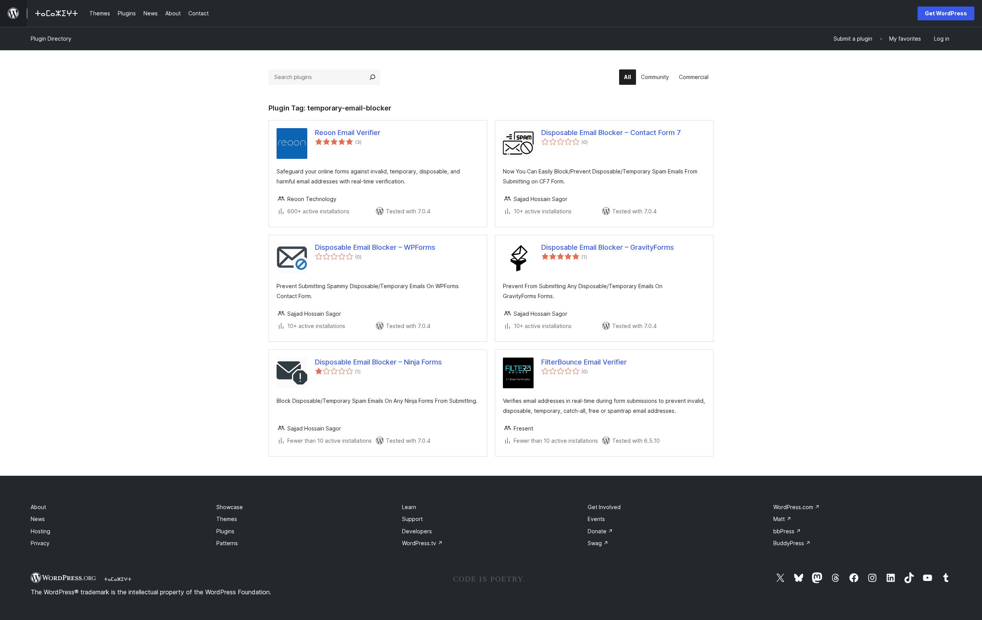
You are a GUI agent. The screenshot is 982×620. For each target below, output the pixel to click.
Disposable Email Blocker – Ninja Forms (378, 362)
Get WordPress (946, 13)
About (38, 507)
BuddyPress (792, 543)
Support (412, 519)
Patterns (227, 543)
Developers (417, 531)
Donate (600, 531)
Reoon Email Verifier (348, 133)
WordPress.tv (422, 543)
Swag (598, 543)
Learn (409, 507)
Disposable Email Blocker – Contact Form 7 (611, 133)
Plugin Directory (51, 38)
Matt (782, 519)
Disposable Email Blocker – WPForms (375, 247)
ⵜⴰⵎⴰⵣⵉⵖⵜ (118, 579)
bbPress (787, 531)
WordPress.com (796, 507)
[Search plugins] (372, 77)
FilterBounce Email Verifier (584, 362)
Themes (226, 519)
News (38, 519)
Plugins (225, 531)
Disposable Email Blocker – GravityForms (607, 247)
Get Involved (604, 507)
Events (596, 519)
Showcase (229, 507)
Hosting (40, 531)
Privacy (40, 543)
